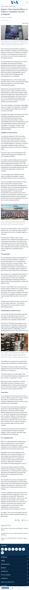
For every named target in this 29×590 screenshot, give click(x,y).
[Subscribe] (2, 552)
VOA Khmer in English (8, 6)
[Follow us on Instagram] (12, 549)
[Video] (12, 588)
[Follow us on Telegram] (16, 549)
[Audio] (19, 588)
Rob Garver (4, 17)
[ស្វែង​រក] (25, 588)
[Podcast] (23, 549)
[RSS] (19, 549)
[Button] (25, 23)
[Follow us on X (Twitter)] (5, 549)
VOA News (9, 17)
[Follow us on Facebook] (2, 549)
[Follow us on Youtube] (9, 549)
